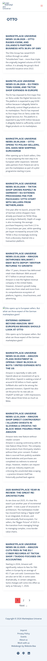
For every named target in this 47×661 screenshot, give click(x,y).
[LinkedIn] (29, 653)
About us (23, 639)
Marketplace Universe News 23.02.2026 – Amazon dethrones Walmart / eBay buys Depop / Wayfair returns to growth (23, 259)
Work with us (24, 643)
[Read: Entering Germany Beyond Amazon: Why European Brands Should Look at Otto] (23, 311)
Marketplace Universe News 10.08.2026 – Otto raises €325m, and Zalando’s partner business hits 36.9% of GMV (23, 42)
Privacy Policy (23, 633)
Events (24, 636)
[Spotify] (18, 653)
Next (23, 605)
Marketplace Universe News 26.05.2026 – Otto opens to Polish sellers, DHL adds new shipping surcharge (22, 144)
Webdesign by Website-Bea (23, 646)
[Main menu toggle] (41, 5)
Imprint (23, 630)
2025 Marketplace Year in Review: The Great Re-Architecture (23, 492)
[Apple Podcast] (23, 653)
